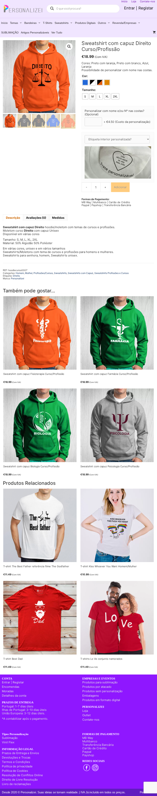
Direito (16, 275)
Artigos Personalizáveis (35, 32)
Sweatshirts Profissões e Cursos (111, 273)
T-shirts (47, 22)
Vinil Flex (8, 742)
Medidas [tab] (58, 218)
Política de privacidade (17, 766)
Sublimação (10, 738)
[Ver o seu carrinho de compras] (154, 32)
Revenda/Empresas (124, 22)
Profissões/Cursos (43, 273)
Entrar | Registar (138, 8)
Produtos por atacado (96, 687)
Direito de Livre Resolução (20, 779)
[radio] (85, 82)
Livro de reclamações (16, 784)
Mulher (28, 273)
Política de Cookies (15, 771)
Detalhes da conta (14, 695)
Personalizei (17, 278)
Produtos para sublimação (100, 682)
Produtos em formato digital (101, 700)
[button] (69, 46)
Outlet (86, 715)
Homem (20, 273)
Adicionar (120, 187)
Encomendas (10, 687)
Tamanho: (89, 90)
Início (4, 22)
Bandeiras (30, 22)
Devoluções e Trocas (16, 757)
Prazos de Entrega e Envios (20, 753)
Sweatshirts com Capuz (80, 273)
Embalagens (90, 695)
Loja (85, 711)
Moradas (8, 691)
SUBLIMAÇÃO (10, 32)
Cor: (85, 76)
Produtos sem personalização (102, 691)
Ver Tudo (56, 32)
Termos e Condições (16, 762)
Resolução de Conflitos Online (22, 775)
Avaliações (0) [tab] (36, 218)
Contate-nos (90, 719)
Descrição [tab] (13, 218)
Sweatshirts (62, 22)
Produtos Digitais (85, 22)
